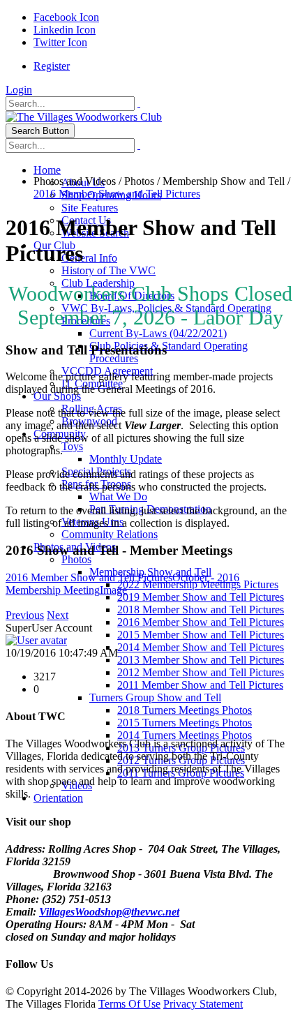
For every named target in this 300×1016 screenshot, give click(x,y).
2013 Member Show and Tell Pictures (200, 660)
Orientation (58, 798)
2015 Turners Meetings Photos (184, 723)
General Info (89, 258)
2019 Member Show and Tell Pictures (200, 597)
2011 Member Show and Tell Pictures (200, 685)
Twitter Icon (60, 42)
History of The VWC (108, 270)
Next (57, 615)
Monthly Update (125, 459)
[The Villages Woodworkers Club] (84, 117)
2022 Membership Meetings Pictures (197, 584)
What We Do (118, 496)
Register (51, 66)
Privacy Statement (203, 1004)
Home (47, 170)
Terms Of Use (129, 1004)
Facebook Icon (66, 17)
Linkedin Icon (64, 30)
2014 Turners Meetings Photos (184, 735)
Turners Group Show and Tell (155, 697)
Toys (72, 446)
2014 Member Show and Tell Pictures (200, 647)
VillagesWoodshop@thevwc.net (109, 912)
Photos (76, 559)
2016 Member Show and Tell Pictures (200, 622)
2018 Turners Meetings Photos (184, 710)
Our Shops (57, 396)
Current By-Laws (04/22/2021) (158, 333)
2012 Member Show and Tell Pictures (200, 672)
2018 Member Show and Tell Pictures (200, 609)
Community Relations (109, 534)
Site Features (89, 208)
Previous (25, 615)
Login (19, 90)
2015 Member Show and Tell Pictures (200, 635)
